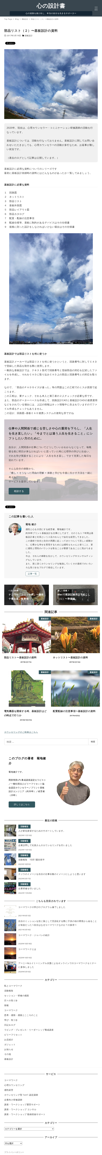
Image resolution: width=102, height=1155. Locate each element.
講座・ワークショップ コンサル (20, 1109)
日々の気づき (11, 1000)
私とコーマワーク (13, 985)
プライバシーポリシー (14, 1152)
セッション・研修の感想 (16, 995)
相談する (19, 491)
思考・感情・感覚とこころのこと (21, 1015)
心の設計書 (51, 5)
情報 (6, 1005)
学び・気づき (11, 1020)
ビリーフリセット (13, 1034)
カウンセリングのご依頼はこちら (21, 732)
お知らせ (8, 1049)
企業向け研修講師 (13, 1099)
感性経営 (8, 1089)
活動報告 (8, 990)
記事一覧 (32, 573)
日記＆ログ (10, 1024)
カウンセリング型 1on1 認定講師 (21, 1094)
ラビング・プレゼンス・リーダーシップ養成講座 (29, 1029)
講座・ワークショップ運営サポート (22, 1104)
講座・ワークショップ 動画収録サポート (24, 1114)
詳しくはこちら (22, 804)
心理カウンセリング (14, 1085)
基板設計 (29, 35)
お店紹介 (8, 1039)
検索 (93, 741)
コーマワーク (11, 1010)
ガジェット (10, 1044)
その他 (7, 1054)
